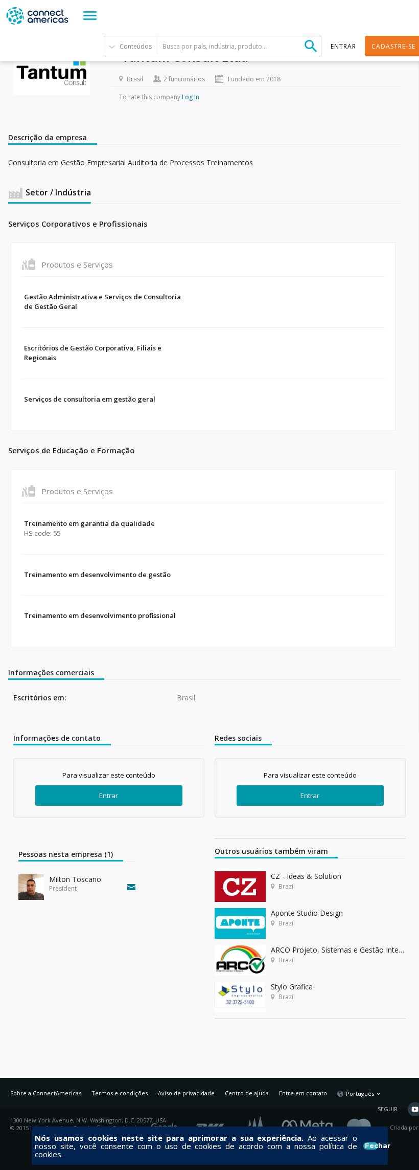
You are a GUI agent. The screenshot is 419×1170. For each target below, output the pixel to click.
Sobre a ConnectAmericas (45, 1093)
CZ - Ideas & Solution (306, 876)
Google (166, 1124)
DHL (210, 1124)
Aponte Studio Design (307, 913)
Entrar (108, 795)
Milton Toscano (75, 879)
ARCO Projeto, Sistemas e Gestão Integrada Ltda (338, 950)
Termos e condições (119, 1093)
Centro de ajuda (247, 1093)
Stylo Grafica (292, 986)
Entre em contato (303, 1093)
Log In (190, 97)
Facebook (310, 1124)
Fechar (371, 1146)
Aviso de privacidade (186, 1093)
